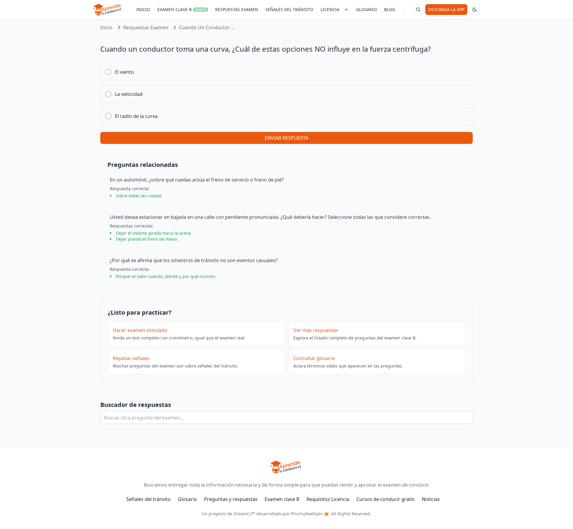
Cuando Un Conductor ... (207, 27)
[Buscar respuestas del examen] (418, 9)
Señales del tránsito (148, 499)
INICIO (143, 9)
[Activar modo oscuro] (474, 9)
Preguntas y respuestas (231, 499)
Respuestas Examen (145, 27)
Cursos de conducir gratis (385, 499)
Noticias (431, 499)
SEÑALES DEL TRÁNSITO (289, 9)
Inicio (106, 27)
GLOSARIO (366, 9)
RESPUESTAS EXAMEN (236, 9)
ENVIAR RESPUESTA (286, 138)
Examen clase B (282, 499)
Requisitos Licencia (327, 499)
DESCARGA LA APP (446, 9)
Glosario (187, 499)
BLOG (389, 9)
